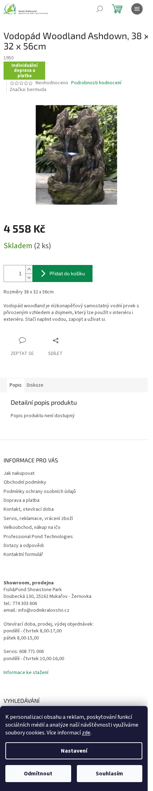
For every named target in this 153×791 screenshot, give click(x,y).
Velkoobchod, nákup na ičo (32, 527)
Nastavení (74, 751)
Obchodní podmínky (25, 482)
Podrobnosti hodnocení (96, 83)
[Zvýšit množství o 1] (28, 269)
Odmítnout (38, 773)
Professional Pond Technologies (38, 536)
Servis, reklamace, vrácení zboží (38, 518)
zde (86, 733)
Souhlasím (109, 773)
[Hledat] (100, 9)
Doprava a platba (21, 500)
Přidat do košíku (67, 273)
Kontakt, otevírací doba (29, 509)
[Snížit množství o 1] (28, 278)
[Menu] (137, 9)
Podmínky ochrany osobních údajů (40, 491)
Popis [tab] (16, 385)
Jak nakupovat (19, 473)
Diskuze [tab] (35, 385)
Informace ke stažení (26, 672)
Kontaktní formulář (23, 554)
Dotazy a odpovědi (24, 545)
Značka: (28, 89)
